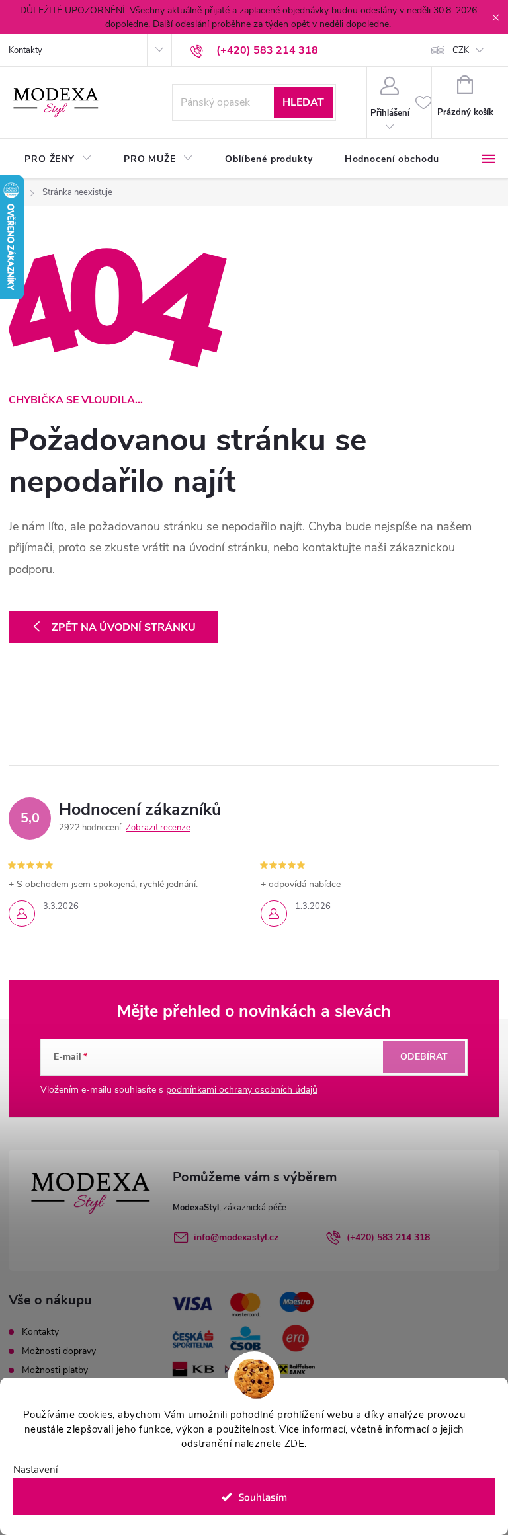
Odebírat (424, 1056)
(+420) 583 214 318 (388, 1237)
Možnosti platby (55, 1370)
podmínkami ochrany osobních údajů (242, 1089)
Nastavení (35, 1470)
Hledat (303, 102)
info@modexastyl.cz (236, 1237)
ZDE (294, 1443)
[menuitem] (58, 159)
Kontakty (25, 50)
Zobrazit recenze (158, 828)
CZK (460, 50)
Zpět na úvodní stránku (124, 627)
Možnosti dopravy (59, 1351)
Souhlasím (263, 1497)
